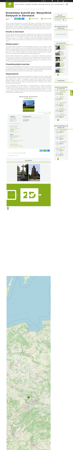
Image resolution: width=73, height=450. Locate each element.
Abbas (61, 153)
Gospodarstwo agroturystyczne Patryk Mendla (63, 92)
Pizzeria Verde (63, 130)
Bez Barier (34, 4)
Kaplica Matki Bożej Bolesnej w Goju (63, 58)
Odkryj (16, 4)
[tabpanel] (28, 106)
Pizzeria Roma (63, 141)
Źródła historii (38, 117)
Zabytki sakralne (32, 117)
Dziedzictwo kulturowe (14, 132)
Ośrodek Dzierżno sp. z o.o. (63, 109)
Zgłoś (49, 112)
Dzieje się (47, 4)
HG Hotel (62, 96)
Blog (52, 4)
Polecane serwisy (59, 4)
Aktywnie (21, 4)
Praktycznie (41, 4)
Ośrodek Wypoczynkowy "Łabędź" (63, 115)
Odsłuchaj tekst (35, 18)
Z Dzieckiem (28, 4)
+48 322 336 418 (16, 135)
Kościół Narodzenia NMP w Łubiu (62, 70)
